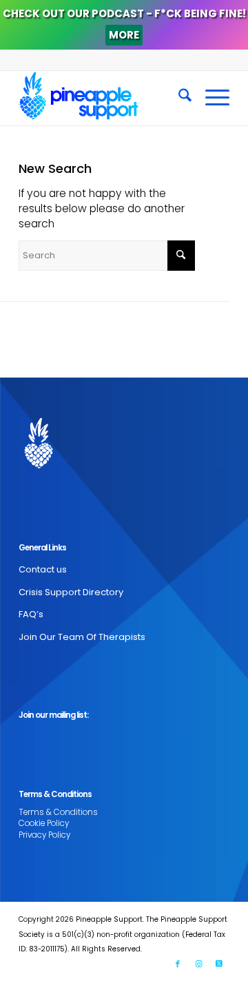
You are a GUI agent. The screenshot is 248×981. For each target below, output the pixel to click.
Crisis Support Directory (71, 592)
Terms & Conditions (58, 812)
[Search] (178, 97)
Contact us (43, 569)
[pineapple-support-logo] (103, 97)
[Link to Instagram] (198, 963)
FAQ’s (31, 614)
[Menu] (210, 97)
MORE (124, 35)
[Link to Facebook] (177, 963)
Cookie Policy (44, 823)
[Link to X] (219, 963)
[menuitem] (178, 97)
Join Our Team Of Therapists (82, 636)
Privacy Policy (44, 834)
